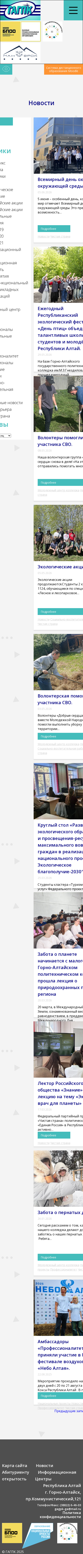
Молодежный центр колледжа (58, 490)
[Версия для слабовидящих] (6, 69)
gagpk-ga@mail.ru (68, 1509)
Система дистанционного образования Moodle (63, 69)
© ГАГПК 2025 (13, 1552)
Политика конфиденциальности (60, 1514)
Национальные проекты (54, 1403)
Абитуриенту (15, 1472)
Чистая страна (60, 236)
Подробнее (48, 229)
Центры (43, 1479)
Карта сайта (14, 1465)
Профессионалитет (63, 1269)
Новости (44, 236)
